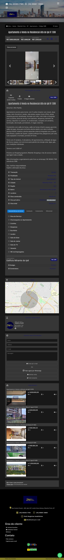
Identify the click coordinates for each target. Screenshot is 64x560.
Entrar (9, 532)
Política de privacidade (10, 558)
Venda (14, 26)
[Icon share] (6, 7)
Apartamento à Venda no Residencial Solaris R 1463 (21, 425)
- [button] (7, 286)
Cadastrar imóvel (12, 529)
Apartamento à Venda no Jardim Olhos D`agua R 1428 (22, 460)
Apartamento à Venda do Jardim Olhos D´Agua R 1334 (22, 407)
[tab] (11, 47)
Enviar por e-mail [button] (33, 363)
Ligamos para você (11, 541)
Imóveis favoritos (12, 527)
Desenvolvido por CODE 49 (52, 558)
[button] (10, 66)
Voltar (56, 26)
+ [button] (7, 284)
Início (9, 26)
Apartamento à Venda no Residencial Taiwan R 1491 (21, 442)
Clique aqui (10, 484)
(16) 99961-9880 (35, 4)
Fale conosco (9, 539)
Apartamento (33, 26)
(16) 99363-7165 (16, 4)
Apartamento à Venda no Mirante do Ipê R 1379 (20, 389)
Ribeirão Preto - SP (23, 26)
